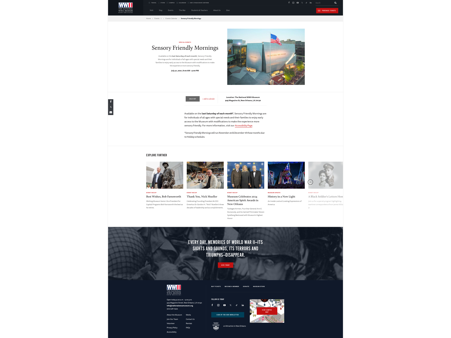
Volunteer (171, 323)
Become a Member (232, 286)
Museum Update (274, 193)
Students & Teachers (199, 10)
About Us (217, 10)
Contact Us (190, 319)
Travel (153, 3)
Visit (151, 10)
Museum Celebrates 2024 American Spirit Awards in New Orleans (242, 200)
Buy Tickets (216, 286)
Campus (172, 3)
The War (182, 10)
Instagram (293, 3)
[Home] (125, 7)
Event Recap (151, 193)
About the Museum (174, 314)
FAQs (188, 327)
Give (228, 10)
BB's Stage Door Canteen (199, 3)
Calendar (182, 3)
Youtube (297, 3)
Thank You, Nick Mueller (202, 196)
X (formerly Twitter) (302, 3)
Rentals (189, 323)
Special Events (185, 42)
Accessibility (171, 332)
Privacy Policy (172, 327)
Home (148, 18)
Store (163, 3)
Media (188, 314)
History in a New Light (281, 196)
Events (170, 10)
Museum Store (259, 286)
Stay (160, 10)
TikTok (306, 3)
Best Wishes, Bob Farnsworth (163, 196)
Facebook (289, 3)
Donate (246, 286)
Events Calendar (171, 18)
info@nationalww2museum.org (180, 305)
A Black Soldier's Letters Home (326, 196)
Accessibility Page (243, 125)
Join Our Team (172, 319)
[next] (310, 182)
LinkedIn (310, 3)
